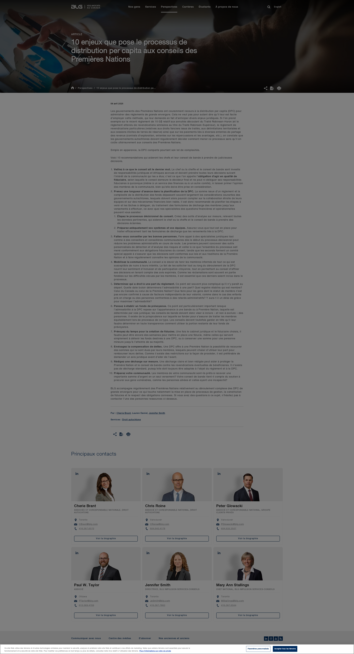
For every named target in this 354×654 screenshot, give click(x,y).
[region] (177, 649)
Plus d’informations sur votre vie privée (155, 651)
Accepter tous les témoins (285, 649)
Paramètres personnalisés (258, 649)
